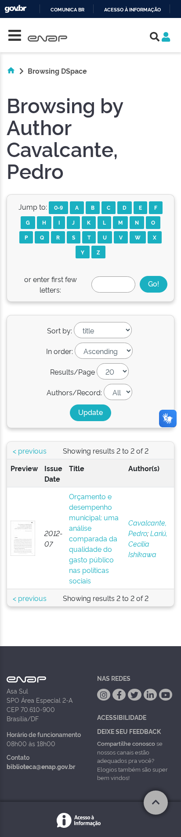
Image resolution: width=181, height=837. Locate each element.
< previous (30, 450)
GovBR (15, 9)
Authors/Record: (74, 392)
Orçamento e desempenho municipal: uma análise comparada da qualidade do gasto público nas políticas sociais (94, 538)
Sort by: (59, 330)
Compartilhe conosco (126, 743)
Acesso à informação (132, 10)
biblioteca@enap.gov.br (41, 766)
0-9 (58, 207)
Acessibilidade (121, 717)
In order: (59, 351)
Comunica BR (67, 10)
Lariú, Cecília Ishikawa (147, 543)
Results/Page (72, 371)
